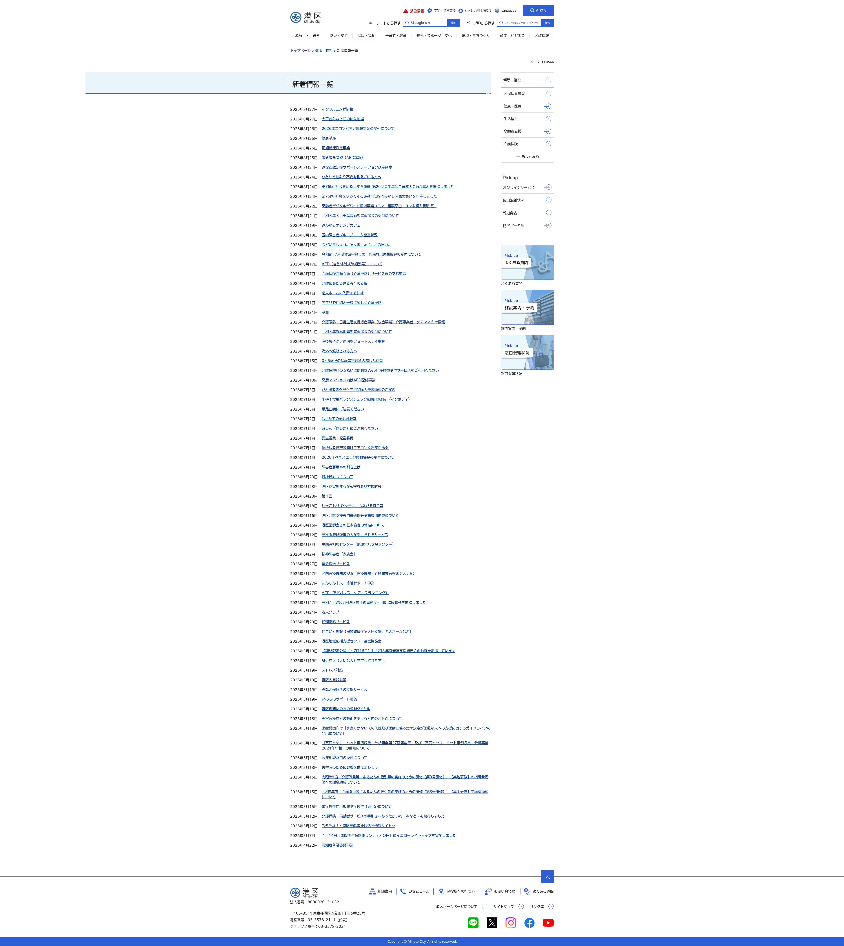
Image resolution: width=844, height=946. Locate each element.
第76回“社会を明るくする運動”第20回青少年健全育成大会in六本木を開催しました (388, 186)
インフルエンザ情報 (337, 109)
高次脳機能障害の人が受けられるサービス (355, 535)
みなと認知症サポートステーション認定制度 (357, 167)
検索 (547, 22)
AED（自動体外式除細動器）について (352, 264)
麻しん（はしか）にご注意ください (350, 428)
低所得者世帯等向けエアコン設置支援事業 (355, 447)
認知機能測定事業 (336, 148)
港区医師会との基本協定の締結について (353, 525)
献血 (325, 312)
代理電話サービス (336, 622)
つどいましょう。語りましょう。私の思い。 (357, 244)
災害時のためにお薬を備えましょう (350, 767)
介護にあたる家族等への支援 (344, 283)
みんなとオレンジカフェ (341, 225)
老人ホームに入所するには (343, 293)
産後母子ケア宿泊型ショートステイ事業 (353, 341)
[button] (413, 10)
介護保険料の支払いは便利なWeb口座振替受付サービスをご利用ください (380, 370)
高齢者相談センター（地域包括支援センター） (359, 544)
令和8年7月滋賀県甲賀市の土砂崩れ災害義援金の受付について (371, 254)
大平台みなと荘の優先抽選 (343, 119)
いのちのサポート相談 (339, 699)
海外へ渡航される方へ (339, 351)
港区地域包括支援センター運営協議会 (352, 641)
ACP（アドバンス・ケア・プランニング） (355, 593)
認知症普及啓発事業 (337, 845)
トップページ (300, 50)
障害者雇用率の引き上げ (341, 467)
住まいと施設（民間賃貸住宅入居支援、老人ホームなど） (367, 631)
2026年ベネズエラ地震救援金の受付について (358, 457)
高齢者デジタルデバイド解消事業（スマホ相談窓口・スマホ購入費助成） (379, 206)
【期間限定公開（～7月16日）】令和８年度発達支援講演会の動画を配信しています (388, 651)
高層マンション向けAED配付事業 (348, 380)
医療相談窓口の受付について (344, 757)
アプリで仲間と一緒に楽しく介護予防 (352, 302)
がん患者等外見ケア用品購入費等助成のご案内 (358, 389)
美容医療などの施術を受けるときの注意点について (362, 718)
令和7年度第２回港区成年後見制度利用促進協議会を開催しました (374, 602)
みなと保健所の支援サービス (344, 689)
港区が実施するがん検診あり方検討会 (351, 486)
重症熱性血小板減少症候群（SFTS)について (357, 806)
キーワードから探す (407, 22)
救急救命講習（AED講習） (343, 157)
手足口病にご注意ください (343, 409)
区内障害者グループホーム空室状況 (350, 235)
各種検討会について (337, 476)
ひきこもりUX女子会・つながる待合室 (352, 506)
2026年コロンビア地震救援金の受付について (358, 128)
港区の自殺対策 (334, 680)
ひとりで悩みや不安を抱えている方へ (351, 177)
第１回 (327, 496)
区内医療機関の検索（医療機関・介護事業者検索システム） (369, 573)
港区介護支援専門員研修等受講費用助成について (360, 515)
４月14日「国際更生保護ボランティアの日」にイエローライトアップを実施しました (389, 835)
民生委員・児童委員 (337, 438)
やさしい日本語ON (477, 10)
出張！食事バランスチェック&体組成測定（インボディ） (367, 399)
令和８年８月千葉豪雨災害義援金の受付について (360, 215)
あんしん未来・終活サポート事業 (348, 583)
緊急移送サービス (336, 564)
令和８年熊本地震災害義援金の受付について (357, 331)
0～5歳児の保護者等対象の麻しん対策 (352, 360)
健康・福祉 (324, 50)
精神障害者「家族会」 (339, 554)
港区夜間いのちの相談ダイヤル (346, 709)
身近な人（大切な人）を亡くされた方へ (353, 660)
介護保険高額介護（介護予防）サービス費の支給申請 (364, 273)
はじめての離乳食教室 (339, 418)
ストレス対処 (332, 670)
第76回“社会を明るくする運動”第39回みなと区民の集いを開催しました (379, 196)
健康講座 (329, 138)
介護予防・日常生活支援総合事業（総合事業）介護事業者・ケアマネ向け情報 (383, 322)
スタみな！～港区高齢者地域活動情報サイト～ (358, 826)
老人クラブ (330, 612)
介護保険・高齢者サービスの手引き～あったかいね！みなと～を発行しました (383, 816)
